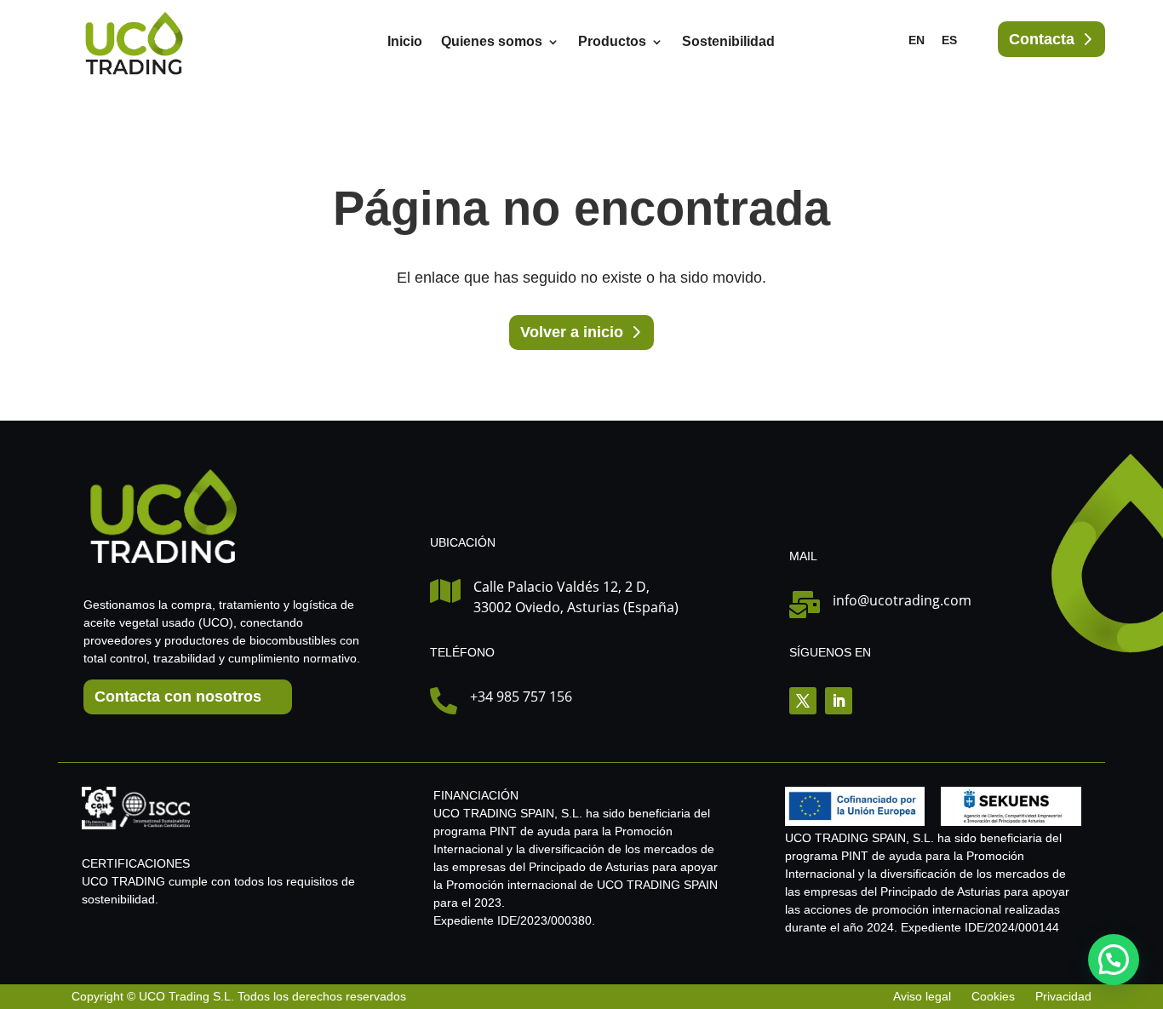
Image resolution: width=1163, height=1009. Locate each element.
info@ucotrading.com (902, 600)
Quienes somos (491, 42)
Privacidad (1063, 996)
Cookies (993, 996)
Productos (612, 42)
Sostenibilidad (728, 42)
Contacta (1041, 39)
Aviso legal (923, 996)
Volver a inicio (571, 332)
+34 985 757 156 (521, 696)
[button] (1113, 959)
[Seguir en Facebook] (802, 700)
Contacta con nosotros (178, 696)
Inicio (404, 42)
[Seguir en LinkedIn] (838, 700)
